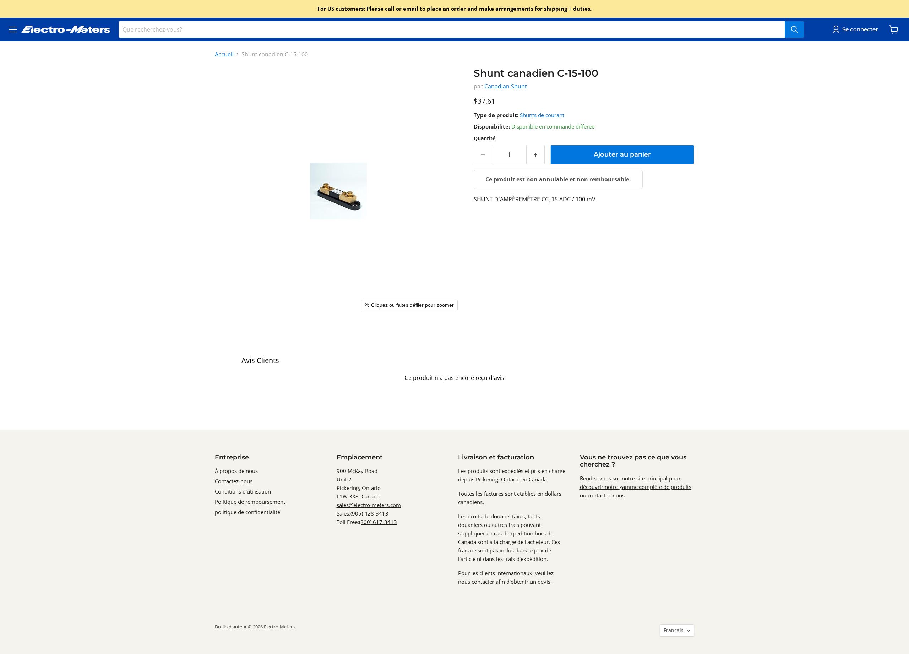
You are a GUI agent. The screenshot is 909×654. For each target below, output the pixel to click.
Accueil (224, 54)
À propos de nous (236, 470)
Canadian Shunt (505, 86)
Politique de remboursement (250, 501)
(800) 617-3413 (378, 521)
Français (674, 630)
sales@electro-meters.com (369, 504)
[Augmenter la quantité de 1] (536, 154)
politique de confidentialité (247, 512)
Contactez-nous (233, 481)
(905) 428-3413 (369, 513)
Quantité (484, 138)
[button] (856, 29)
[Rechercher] (794, 29)
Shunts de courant (542, 115)
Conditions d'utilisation (243, 491)
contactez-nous (606, 495)
